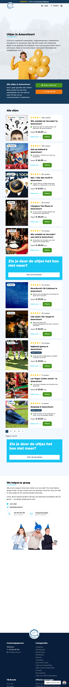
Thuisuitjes (39, 660)
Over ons (10, 683)
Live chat (13, 504)
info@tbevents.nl (16, 507)
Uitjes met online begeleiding (46, 675)
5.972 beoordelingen (42, 1)
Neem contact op (50, 85)
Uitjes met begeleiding (44, 665)
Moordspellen (40, 673)
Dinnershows (40, 652)
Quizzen (39, 657)
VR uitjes (39, 670)
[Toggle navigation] (61, 6)
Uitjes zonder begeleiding (45, 668)
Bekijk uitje (34, 137)
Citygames (39, 647)
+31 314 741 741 (50, 91)
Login (46, 6)
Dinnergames (40, 649)
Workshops (40, 655)
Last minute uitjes (42, 662)
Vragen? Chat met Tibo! (64, 682)
